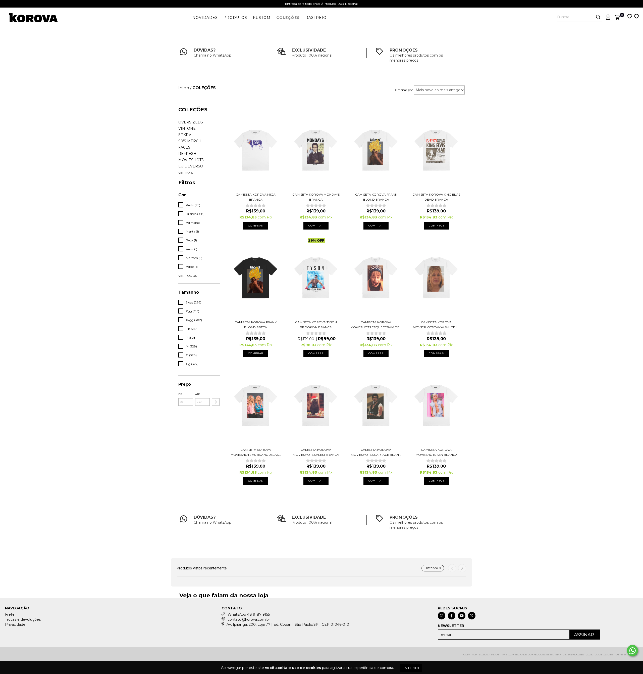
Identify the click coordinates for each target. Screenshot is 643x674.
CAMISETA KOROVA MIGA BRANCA (256, 197)
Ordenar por (404, 90)
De (180, 394)
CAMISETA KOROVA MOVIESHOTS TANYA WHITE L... (436, 324)
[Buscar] (598, 17)
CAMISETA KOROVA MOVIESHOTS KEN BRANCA (436, 452)
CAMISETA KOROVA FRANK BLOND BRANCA (376, 197)
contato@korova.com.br (249, 619)
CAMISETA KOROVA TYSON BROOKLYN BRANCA (316, 324)
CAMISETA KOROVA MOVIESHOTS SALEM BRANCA (316, 452)
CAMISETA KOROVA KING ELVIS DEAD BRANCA (436, 197)
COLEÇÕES (288, 17)
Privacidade (15, 624)
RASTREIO (316, 17)
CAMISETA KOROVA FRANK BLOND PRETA (256, 324)
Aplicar (216, 402)
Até (197, 394)
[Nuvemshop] (27, 656)
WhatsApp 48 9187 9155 (249, 614)
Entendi (410, 668)
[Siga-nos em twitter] (471, 615)
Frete (10, 614)
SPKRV (184, 134)
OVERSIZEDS (190, 122)
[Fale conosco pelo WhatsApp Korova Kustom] (632, 650)
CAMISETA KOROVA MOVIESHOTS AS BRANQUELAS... (256, 452)
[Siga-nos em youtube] (461, 615)
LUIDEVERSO (190, 166)
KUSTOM (262, 17)
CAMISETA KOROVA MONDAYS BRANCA (316, 197)
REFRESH (187, 153)
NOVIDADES (205, 17)
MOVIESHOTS (191, 160)
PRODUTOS (235, 17)
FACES (184, 147)
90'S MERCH (189, 141)
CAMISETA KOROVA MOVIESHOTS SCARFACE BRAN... (376, 452)
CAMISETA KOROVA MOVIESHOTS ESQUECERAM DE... (376, 324)
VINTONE (187, 128)
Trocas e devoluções (23, 619)
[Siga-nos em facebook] (451, 615)
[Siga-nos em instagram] (441, 615)
